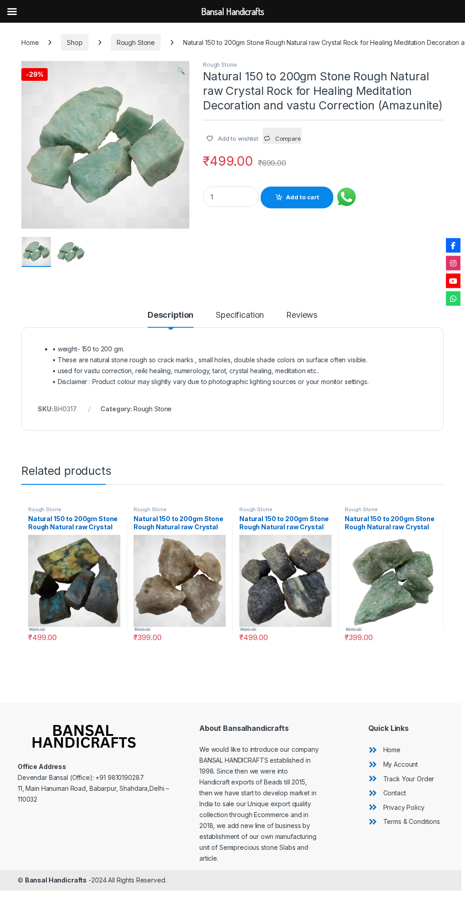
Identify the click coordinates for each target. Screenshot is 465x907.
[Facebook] (453, 245)
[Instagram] (453, 263)
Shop (74, 42)
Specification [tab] (240, 315)
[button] (181, 70)
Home (30, 42)
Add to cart (302, 197)
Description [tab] (170, 315)
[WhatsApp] (453, 298)
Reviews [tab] (301, 315)
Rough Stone (136, 42)
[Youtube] (453, 281)
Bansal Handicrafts (56, 880)
